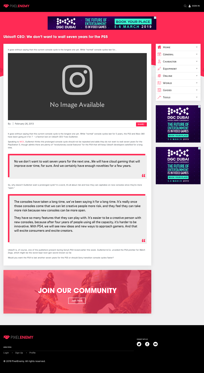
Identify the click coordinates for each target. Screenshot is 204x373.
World (167, 83)
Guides (167, 90)
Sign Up (19, 352)
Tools (166, 97)
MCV (22, 141)
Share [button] (141, 124)
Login (6, 352)
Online (167, 75)
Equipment (170, 68)
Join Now (77, 300)
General (168, 54)
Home (166, 47)
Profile (32, 352)
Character (169, 61)
